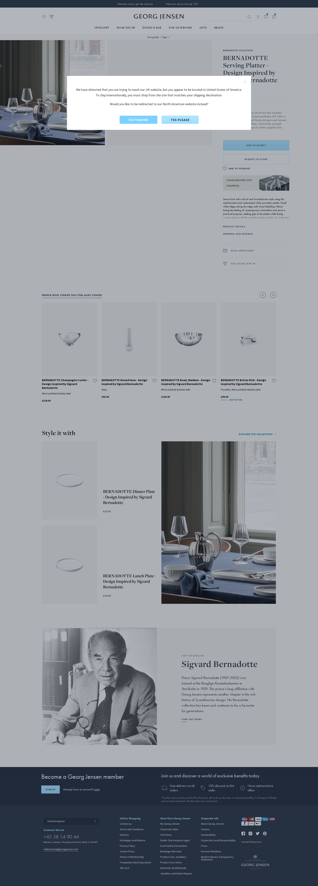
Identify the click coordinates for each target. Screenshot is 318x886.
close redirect (245, 82)
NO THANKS (138, 120)
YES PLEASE (180, 120)
